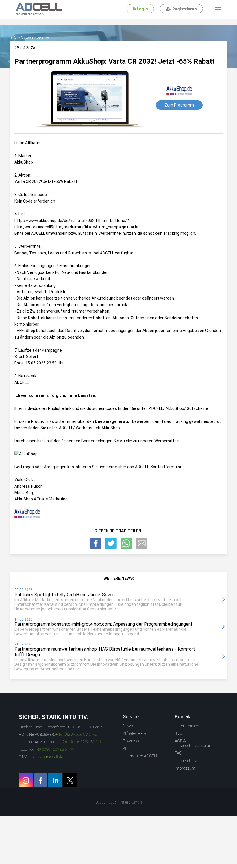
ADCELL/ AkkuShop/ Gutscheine (178, 408)
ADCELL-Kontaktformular (158, 467)
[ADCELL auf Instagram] (26, 780)
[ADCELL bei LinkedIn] (55, 780)
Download (131, 741)
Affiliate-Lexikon (136, 733)
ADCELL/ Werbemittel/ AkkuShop (89, 427)
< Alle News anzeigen (29, 38)
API (125, 748)
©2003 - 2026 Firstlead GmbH (118, 802)
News (128, 726)
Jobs (179, 733)
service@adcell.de (47, 756)
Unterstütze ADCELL (140, 756)
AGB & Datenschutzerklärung (194, 743)
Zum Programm (179, 105)
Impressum (185, 768)
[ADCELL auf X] (70, 780)
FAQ (178, 753)
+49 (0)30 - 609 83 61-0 (76, 734)
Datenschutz (186, 760)
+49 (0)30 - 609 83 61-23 (79, 742)
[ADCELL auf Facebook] (40, 780)
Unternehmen (187, 726)
